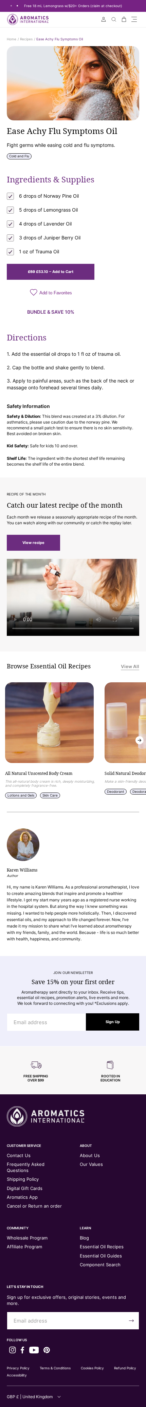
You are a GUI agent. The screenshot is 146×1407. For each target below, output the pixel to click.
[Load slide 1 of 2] (11, 6)
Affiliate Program (24, 1246)
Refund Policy (125, 1368)
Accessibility (17, 1375)
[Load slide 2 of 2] (17, 6)
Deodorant (115, 791)
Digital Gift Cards (24, 1188)
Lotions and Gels (20, 795)
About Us (90, 1155)
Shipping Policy (23, 1179)
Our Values (91, 1164)
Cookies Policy (92, 1368)
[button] (134, 19)
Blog (84, 1237)
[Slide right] (139, 740)
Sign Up (113, 1021)
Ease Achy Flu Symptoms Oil (59, 39)
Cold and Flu (19, 156)
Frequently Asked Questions (25, 1167)
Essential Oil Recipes (102, 1246)
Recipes (26, 39)
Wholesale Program (27, 1237)
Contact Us (19, 1155)
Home (11, 39)
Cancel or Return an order (34, 1206)
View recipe (33, 542)
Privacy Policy (18, 1368)
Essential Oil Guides (101, 1255)
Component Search (100, 1264)
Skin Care (50, 795)
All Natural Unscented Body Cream (38, 773)
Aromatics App (22, 1197)
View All (130, 666)
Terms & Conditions (55, 1368)
